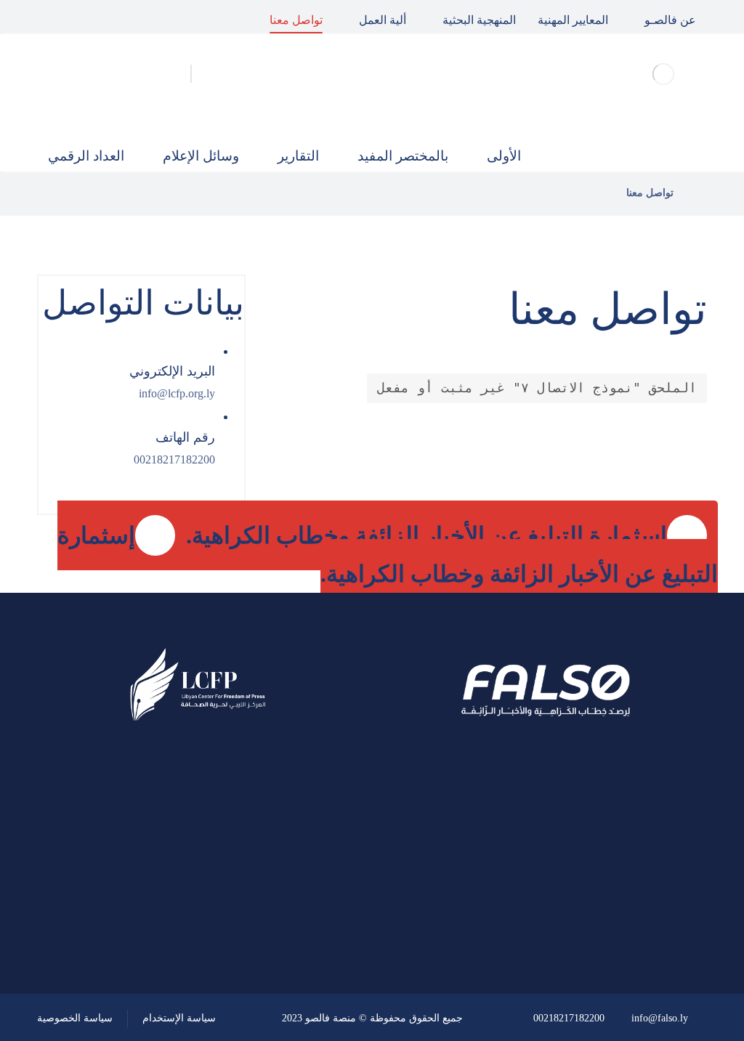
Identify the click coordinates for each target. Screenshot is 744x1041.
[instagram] (53, 16)
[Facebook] (120, 16)
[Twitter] (87, 16)
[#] (239, 894)
